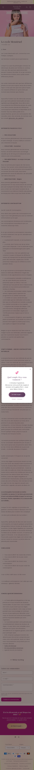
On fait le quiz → (17, 395)
